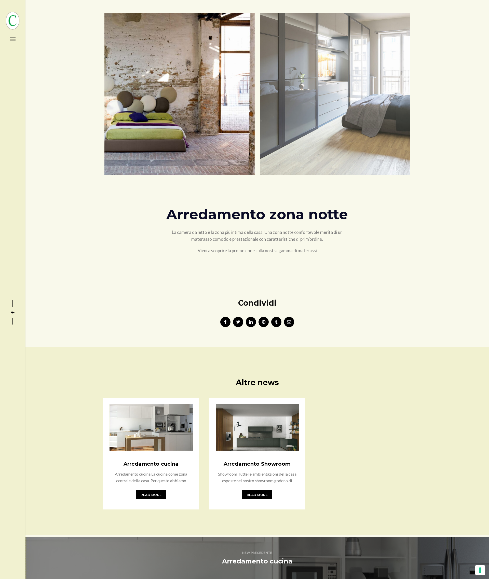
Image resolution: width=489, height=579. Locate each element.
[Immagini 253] (143, 91)
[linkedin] (250, 322)
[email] (289, 322)
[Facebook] (12, 312)
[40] (371, 91)
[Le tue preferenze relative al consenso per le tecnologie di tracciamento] (480, 570)
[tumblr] (276, 322)
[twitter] (238, 322)
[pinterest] (263, 322)
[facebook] (225, 322)
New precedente (257, 553)
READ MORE (151, 495)
